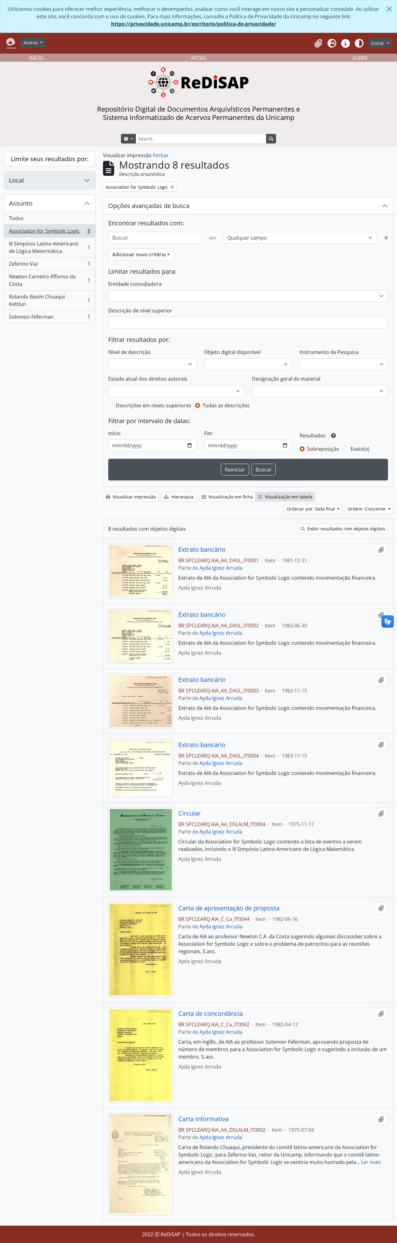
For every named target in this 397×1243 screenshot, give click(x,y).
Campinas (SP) (49, 222)
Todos (16, 195)
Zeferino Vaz (49, 354)
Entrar (378, 43)
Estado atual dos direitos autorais (147, 378)
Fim (208, 433)
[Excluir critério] (386, 237)
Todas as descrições (226, 405)
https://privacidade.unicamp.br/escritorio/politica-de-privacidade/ (193, 23)
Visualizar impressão (133, 497)
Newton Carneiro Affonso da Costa (49, 369)
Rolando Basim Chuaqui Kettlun (49, 389)
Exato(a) (359, 448)
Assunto (21, 292)
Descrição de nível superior (140, 310)
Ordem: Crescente (367, 509)
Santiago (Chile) (49, 260)
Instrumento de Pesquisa (329, 352)
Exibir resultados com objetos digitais (345, 529)
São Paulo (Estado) (49, 235)
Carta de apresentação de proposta (228, 908)
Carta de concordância (210, 1013)
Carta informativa (203, 1119)
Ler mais (371, 1162)
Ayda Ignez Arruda (220, 567)
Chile (49, 273)
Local (16, 180)
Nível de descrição (129, 352)
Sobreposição (323, 448)
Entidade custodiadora (135, 284)
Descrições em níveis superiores (153, 405)
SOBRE (360, 58)
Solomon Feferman (49, 407)
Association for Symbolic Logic (49, 321)
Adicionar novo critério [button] (139, 254)
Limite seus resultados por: (49, 159)
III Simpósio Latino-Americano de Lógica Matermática (49, 336)
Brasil (49, 248)
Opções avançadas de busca (149, 205)
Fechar (161, 155)
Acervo (31, 43)
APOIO (198, 58)
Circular (189, 813)
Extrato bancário (201, 549)
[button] (318, 43)
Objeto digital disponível (232, 352)
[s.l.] (49, 210)
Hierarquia (182, 497)
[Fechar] (389, 9)
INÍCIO (36, 58)
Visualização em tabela (288, 497)
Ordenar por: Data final (311, 509)
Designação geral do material (286, 378)
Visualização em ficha (230, 497)
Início (114, 433)
